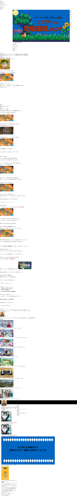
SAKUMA (6, 316)
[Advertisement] (26, 96)
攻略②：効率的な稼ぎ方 (6, 305)
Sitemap (1, 8)
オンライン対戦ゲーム (4, 4)
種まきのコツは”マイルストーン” (7, 202)
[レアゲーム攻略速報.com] (41, 41)
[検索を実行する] (25, 409)
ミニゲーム (2, 5)
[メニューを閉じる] (0, 0)
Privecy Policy (19, 402)
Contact (1, 9)
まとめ (1, 107)
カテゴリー (3, 493)
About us (18, 401)
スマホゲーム (2, 6)
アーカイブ (3, 495)
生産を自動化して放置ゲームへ (5, 106)
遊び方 (1, 105)
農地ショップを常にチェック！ (7, 283)
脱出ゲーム (2, 7)
